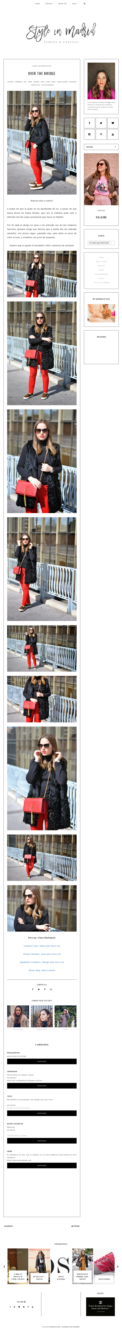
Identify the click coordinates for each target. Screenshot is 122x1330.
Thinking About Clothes (17, 1136)
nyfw (48, 82)
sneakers (72, 82)
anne (9, 1151)
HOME (37, 3)
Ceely (9, 1096)
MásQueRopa (13, 1053)
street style (36, 85)
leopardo (18, 82)
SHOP (74, 3)
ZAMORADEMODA (101, 274)
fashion (10, 82)
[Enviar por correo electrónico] (51, 989)
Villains (101, 217)
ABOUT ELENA (101, 261)
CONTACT (49, 3)
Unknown (12, 1071)
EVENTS (101, 278)
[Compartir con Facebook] (33, 989)
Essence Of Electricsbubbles (19, 1108)
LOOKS (101, 270)
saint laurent (62, 82)
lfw (25, 82)
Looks (30, 82)
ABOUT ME (62, 3)
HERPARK (76, 1327)
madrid (37, 82)
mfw (43, 82)
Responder (42, 1061)
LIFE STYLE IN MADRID (101, 282)
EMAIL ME (101, 265)
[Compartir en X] (39, 989)
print (54, 82)
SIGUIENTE (8, 1226)
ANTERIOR (75, 1226)
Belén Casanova (15, 1124)
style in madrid (48, 85)
